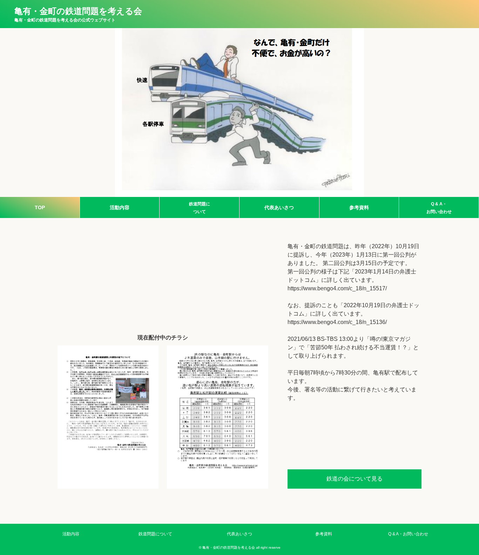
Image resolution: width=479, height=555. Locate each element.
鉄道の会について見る (354, 479)
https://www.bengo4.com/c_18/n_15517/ (337, 288)
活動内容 (119, 207)
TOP (40, 207)
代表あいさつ (279, 207)
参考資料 (359, 207)
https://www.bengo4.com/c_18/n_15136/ (337, 322)
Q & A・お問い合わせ (439, 207)
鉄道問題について (199, 207)
